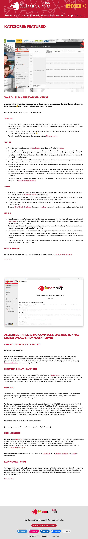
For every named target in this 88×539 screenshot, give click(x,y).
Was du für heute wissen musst (26, 97)
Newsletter (46, 453)
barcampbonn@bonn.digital (27, 180)
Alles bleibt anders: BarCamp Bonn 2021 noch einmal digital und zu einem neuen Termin (41, 336)
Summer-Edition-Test (11, 363)
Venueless (61, 148)
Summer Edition (35, 148)
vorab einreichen (13, 221)
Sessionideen (55, 375)
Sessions (43, 207)
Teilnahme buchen (51, 136)
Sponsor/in (18, 439)
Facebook (58, 453)
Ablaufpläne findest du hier (22, 207)
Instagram (65, 453)
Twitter (73, 453)
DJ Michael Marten (30, 194)
